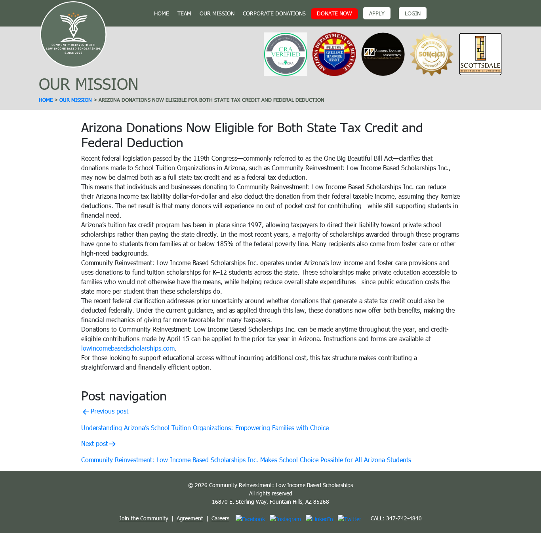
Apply (377, 13)
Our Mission (217, 13)
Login (413, 13)
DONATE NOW (334, 13)
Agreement (190, 518)
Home (161, 13)
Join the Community (143, 518)
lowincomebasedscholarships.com (128, 348)
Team (184, 13)
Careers (220, 518)
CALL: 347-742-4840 (396, 518)
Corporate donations (274, 13)
